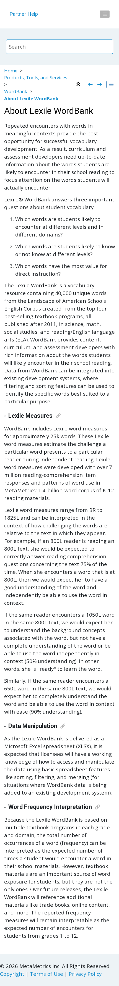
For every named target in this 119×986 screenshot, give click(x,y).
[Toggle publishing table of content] (111, 84)
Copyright (12, 973)
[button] (5, 415)
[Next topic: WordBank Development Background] (100, 84)
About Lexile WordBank (31, 98)
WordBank (15, 91)
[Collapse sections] (79, 84)
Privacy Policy (85, 973)
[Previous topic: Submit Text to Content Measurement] (91, 84)
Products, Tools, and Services (35, 77)
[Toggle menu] (105, 14)
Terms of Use (46, 973)
